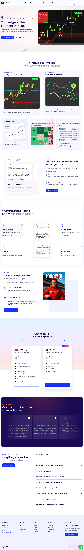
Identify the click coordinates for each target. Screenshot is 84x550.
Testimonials (23, 529)
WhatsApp (4, 527)
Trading (35, 529)
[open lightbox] (16, 418)
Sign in (71, 2)
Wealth (35, 525)
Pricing (21, 527)
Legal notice (50, 527)
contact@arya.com (6, 532)
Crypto (35, 527)
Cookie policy (51, 529)
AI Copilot (36, 531)
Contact (21, 533)
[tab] (12, 230)
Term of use (50, 525)
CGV (49, 531)
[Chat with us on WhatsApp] (81, 547)
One (35, 533)
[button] (33, 3)
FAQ (21, 531)
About (21, 525)
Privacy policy (51, 533)
